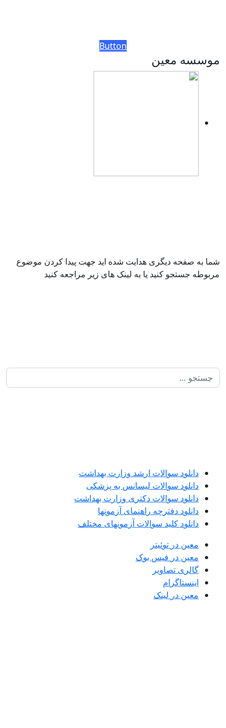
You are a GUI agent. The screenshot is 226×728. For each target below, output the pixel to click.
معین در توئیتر (174, 544)
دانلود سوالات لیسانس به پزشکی (142, 485)
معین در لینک (176, 595)
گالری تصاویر (175, 569)
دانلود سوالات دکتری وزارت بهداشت (136, 498)
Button (113, 46)
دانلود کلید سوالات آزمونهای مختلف (138, 523)
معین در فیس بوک (167, 557)
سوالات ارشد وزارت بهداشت (128, 473)
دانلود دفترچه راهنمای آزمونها (148, 511)
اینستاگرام (181, 582)
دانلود (188, 473)
